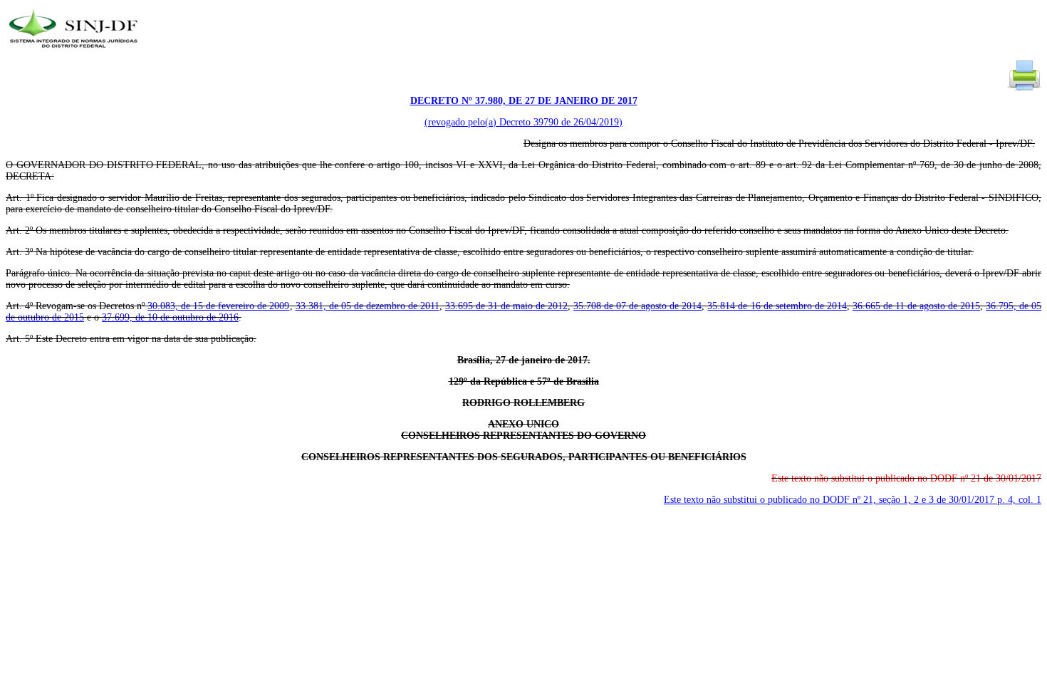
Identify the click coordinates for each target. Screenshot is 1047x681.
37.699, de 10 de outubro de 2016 (170, 317)
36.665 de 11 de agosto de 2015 (916, 306)
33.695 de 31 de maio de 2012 (506, 306)
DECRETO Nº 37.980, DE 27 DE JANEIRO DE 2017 (523, 100)
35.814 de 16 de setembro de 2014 (776, 306)
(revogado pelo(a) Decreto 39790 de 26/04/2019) (523, 122)
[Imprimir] (1024, 89)
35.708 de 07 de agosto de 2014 (637, 306)
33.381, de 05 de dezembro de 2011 (367, 306)
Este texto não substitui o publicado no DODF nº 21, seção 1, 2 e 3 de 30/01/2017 (852, 499)
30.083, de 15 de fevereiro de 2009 (218, 306)
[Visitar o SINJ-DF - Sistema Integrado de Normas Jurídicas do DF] (75, 52)
